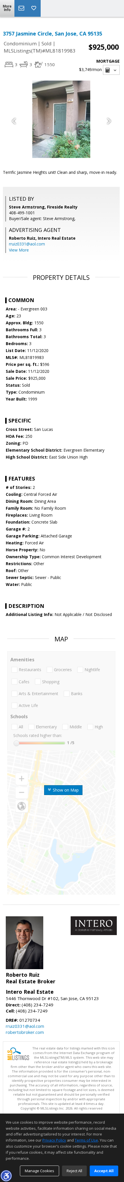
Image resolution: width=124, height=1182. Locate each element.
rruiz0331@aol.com (27, 244)
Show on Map (65, 790)
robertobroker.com (25, 1032)
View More (19, 250)
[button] (6, 1175)
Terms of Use (86, 1140)
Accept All (104, 1170)
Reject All (74, 1170)
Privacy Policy (54, 1140)
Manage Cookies (39, 1170)
